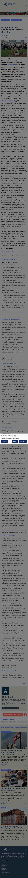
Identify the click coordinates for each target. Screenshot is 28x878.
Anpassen (4, 441)
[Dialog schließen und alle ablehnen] (27, 435)
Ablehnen (15, 441)
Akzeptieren (22, 441)
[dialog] (14, 439)
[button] (26, 5)
